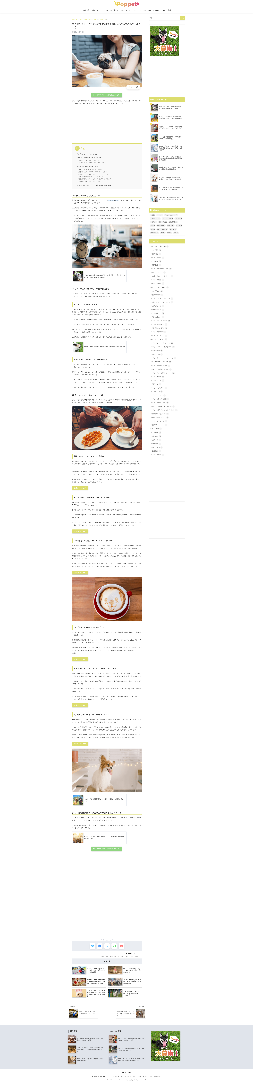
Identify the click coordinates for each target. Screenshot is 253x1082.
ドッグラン (157, 391)
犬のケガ (156, 440)
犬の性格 (156, 261)
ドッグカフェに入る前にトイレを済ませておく (91, 162)
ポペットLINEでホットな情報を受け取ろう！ (107, 95)
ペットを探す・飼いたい (90, 10)
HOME (127, 1072)
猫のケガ (156, 443)
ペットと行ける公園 (160, 399)
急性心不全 (163, 222)
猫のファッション (159, 425)
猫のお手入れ (157, 317)
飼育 (176, 232)
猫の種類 (156, 254)
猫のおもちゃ (157, 309)
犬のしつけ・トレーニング (162, 298)
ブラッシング (155, 218)
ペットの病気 (157, 455)
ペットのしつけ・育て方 (110, 10)
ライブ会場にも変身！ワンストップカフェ (90, 176)
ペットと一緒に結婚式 (160, 365)
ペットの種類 (157, 280)
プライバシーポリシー (128, 1076)
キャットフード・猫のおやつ (163, 347)
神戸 (123, 956)
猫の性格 (156, 265)
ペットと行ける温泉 (160, 402)
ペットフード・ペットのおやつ (163, 358)
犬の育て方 (157, 291)
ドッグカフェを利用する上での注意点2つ (89, 157)
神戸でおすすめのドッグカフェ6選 (87, 166)
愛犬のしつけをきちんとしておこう (88, 160)
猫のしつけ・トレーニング (162, 302)
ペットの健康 (166, 10)
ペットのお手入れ (159, 335)
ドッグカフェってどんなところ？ (86, 154)
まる (153, 215)
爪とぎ (179, 225)
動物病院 (156, 451)
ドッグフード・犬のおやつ (162, 343)
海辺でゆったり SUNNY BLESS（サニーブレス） (93, 172)
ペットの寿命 (157, 257)
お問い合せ (157, 1076)
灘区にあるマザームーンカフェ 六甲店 (90, 169)
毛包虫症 (170, 225)
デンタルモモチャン (171, 215)
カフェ (129, 956)
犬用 (153, 229)
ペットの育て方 (158, 332)
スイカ (159, 215)
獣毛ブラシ (154, 232)
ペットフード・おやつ (128, 10)
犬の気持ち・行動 (159, 324)
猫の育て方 (157, 295)
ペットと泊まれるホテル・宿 (163, 406)
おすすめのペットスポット (162, 276)
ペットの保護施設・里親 (161, 268)
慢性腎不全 (173, 222)
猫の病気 (156, 436)
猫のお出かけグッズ (160, 417)
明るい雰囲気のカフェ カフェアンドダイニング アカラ (94, 179)
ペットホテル (158, 376)
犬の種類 (156, 250)
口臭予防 (178, 218)
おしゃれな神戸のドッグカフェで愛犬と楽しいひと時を (93, 185)
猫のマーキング (162, 229)
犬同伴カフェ (137, 956)
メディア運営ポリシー (144, 1076)
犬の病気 (156, 432)
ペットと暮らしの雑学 (161, 321)
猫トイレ (173, 229)
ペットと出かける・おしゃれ (149, 10)
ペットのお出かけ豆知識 (161, 369)
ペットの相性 (157, 283)
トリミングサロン (159, 388)
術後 (169, 232)
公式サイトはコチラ (80, 488)
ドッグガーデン (158, 395)
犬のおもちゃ (157, 306)
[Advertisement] (107, 123)
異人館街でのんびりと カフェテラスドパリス (91, 181)
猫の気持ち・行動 (159, 328)
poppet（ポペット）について (101, 1076)
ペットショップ (158, 272)
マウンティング (168, 218)
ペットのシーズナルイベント (163, 373)
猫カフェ (156, 384)
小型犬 (154, 222)
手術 (153, 225)
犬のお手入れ (158, 313)
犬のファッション (159, 421)
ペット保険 (157, 447)
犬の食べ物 (157, 350)
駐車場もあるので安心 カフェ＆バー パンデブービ (93, 174)
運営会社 (116, 1076)
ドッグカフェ (137, 953)
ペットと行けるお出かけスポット (164, 410)
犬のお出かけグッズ (160, 414)
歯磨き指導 (161, 225)
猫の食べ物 (157, 354)
